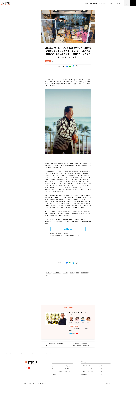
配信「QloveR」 (94, 3)
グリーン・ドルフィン (103, 375)
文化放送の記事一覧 (7, 353)
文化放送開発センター (86, 366)
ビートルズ (65, 272)
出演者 (86, 3)
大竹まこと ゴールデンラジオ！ (78, 312)
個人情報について (69, 369)
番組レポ (48, 61)
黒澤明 (77, 272)
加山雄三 (72, 272)
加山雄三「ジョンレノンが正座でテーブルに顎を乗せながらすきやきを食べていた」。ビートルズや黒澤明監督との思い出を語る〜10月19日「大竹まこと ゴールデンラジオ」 (43, 353)
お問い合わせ (68, 372)
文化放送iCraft (101, 366)
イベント (111, 3)
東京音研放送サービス (86, 375)
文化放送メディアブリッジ (104, 369)
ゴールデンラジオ (57, 272)
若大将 (47, 275)
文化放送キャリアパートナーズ (88, 372)
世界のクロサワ (84, 272)
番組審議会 (67, 366)
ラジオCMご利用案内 (57, 372)
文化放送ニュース (103, 3)
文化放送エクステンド (103, 372)
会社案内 (54, 366)
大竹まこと (48, 272)
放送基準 (54, 375)
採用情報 (54, 369)
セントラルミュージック (86, 369)
